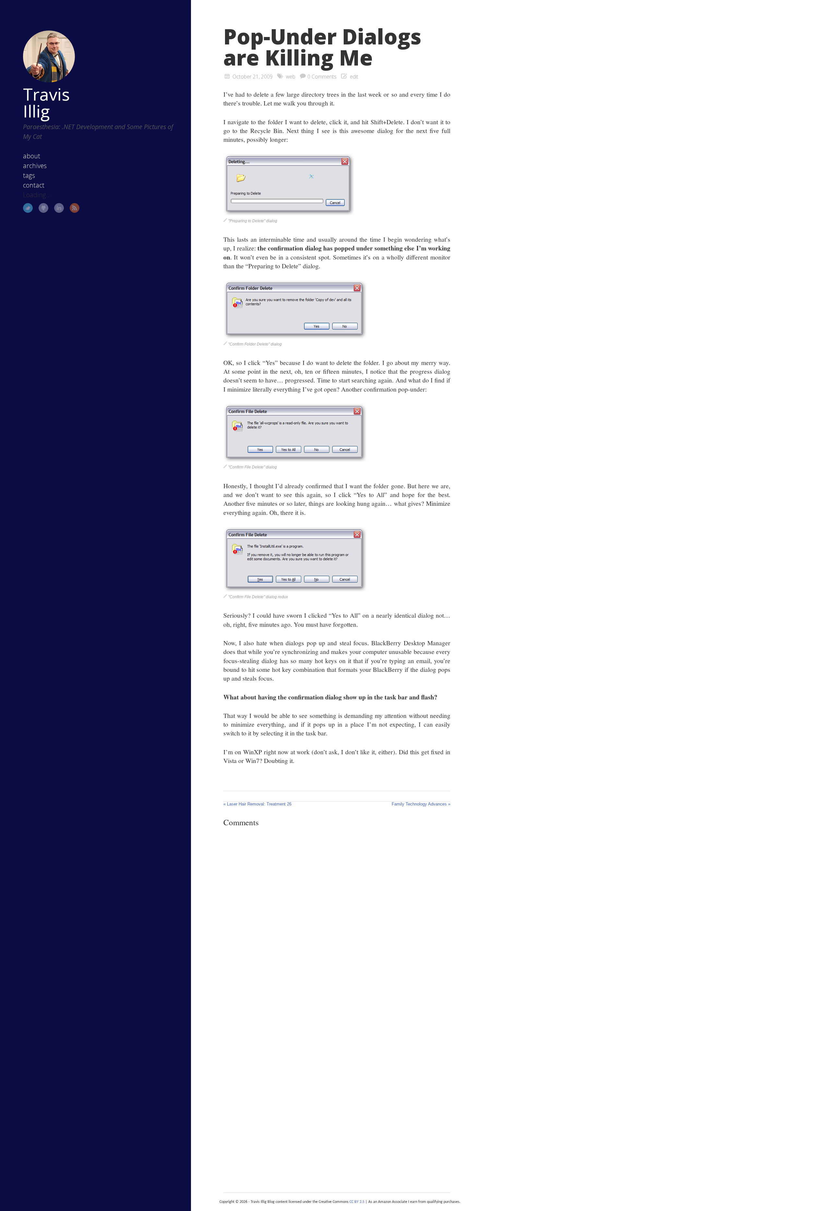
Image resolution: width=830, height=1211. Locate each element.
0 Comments (322, 76)
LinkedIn (59, 208)
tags (29, 175)
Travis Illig (46, 102)
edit (354, 76)
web (290, 76)
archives (35, 165)
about (31, 155)
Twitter (28, 208)
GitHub (43, 208)
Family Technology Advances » (421, 804)
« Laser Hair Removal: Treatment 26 (257, 804)
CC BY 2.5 (357, 1202)
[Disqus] (336, 921)
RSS (74, 208)
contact (33, 185)
